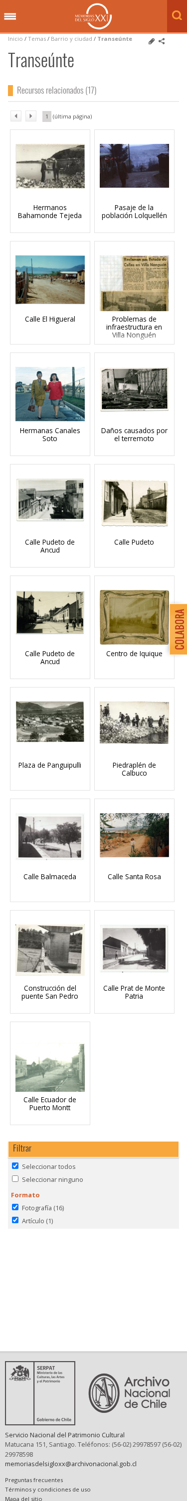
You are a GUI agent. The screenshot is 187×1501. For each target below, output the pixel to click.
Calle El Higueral (50, 319)
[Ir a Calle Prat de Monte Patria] (134, 969)
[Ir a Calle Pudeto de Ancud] (50, 518)
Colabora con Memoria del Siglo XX (176, 629)
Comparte (162, 41)
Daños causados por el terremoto (134, 434)
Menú (10, 17)
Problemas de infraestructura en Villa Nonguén (134, 327)
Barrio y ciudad (71, 38)
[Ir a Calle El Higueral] (50, 301)
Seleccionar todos (49, 1166)
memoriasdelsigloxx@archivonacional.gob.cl (71, 1463)
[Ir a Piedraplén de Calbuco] (134, 740)
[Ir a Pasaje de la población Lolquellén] (134, 184)
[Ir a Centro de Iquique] (134, 641)
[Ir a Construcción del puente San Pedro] (50, 972)
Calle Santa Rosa (134, 876)
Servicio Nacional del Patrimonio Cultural (65, 1434)
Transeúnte (114, 38)
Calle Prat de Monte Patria (134, 992)
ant (16, 116)
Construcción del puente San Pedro (49, 992)
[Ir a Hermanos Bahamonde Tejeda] (50, 185)
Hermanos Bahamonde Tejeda (50, 211)
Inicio (15, 38)
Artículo (37, 1220)
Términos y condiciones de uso (48, 1489)
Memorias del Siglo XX (93, 16)
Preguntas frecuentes (34, 1480)
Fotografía (43, 1207)
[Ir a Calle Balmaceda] (50, 857)
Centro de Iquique (134, 653)
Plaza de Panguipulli (49, 765)
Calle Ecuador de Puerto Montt (49, 1103)
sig (31, 116)
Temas (37, 38)
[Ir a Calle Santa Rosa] (134, 854)
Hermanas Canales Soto (50, 434)
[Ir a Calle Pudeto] (134, 524)
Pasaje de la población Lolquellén (134, 211)
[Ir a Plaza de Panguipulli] (50, 739)
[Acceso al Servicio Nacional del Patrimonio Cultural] (43, 1422)
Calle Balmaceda (49, 876)
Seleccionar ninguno (52, 1179)
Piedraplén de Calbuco (134, 769)
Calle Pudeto (134, 542)
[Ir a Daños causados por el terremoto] (134, 409)
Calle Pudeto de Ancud (50, 546)
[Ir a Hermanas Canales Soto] (50, 418)
